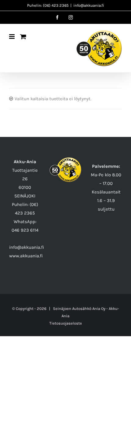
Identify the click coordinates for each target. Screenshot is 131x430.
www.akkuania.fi (26, 256)
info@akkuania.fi (88, 5)
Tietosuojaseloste (65, 323)
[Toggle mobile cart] (23, 36)
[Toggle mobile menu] (12, 36)
